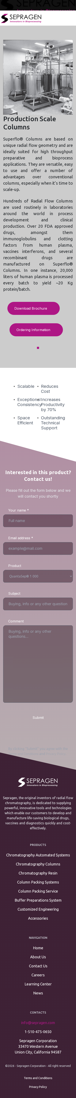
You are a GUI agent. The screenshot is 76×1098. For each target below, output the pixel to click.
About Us (38, 957)
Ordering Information (33, 330)
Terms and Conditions (23, 754)
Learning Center (38, 984)
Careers (38, 975)
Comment (16, 621)
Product (14, 566)
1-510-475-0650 (38, 1032)
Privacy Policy (56, 754)
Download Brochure (31, 308)
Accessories (38, 918)
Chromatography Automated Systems (38, 855)
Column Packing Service (38, 891)
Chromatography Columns (38, 864)
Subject (14, 593)
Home (38, 948)
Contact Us (38, 966)
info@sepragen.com (38, 1022)
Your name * (18, 510)
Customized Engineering (38, 909)
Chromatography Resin (38, 873)
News (38, 993)
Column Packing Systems (38, 882)
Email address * (20, 538)
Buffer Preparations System (38, 900)
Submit (38, 717)
